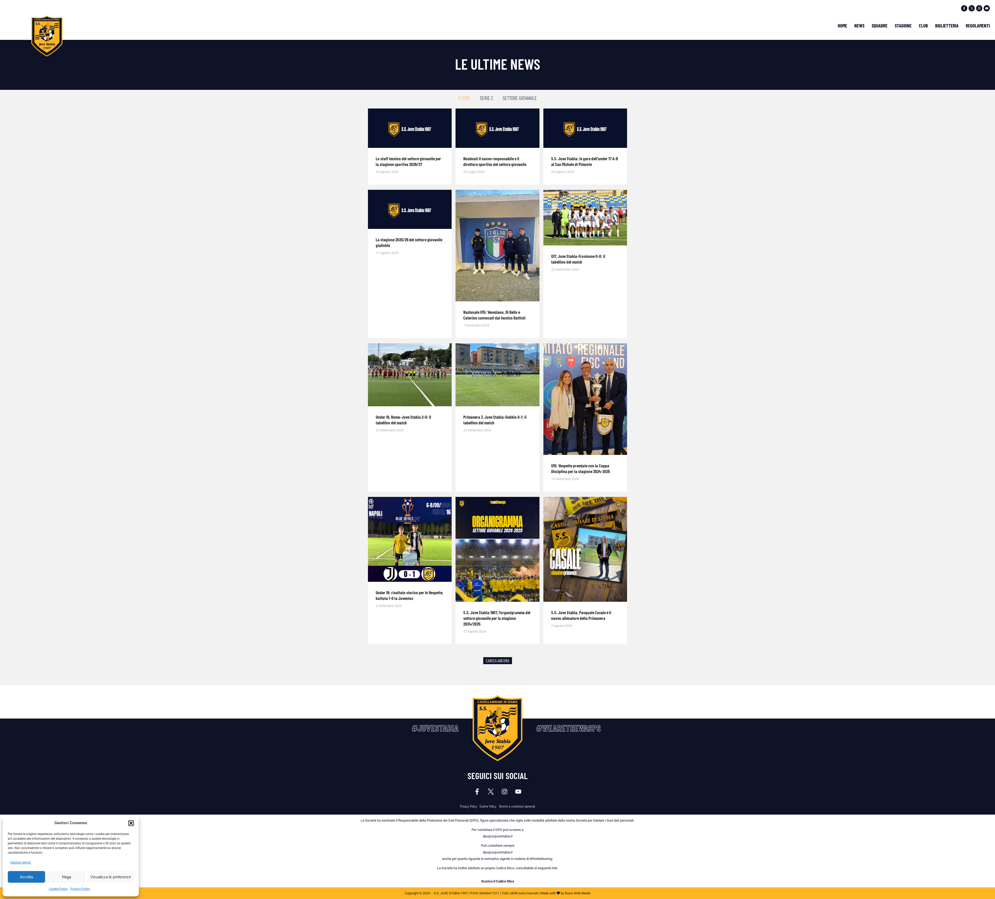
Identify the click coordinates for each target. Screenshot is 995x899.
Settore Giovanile (520, 98)
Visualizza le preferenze (110, 877)
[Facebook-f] (964, 8)
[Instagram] (979, 8)
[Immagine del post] (410, 128)
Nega (66, 877)
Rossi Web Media (578, 893)
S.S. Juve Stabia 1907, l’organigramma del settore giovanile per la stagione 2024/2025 (496, 618)
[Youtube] (987, 8)
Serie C (486, 98)
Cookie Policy (58, 889)
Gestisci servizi (20, 862)
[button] (131, 823)
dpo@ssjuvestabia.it (498, 836)
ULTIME (464, 98)
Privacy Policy (80, 889)
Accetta (26, 877)
